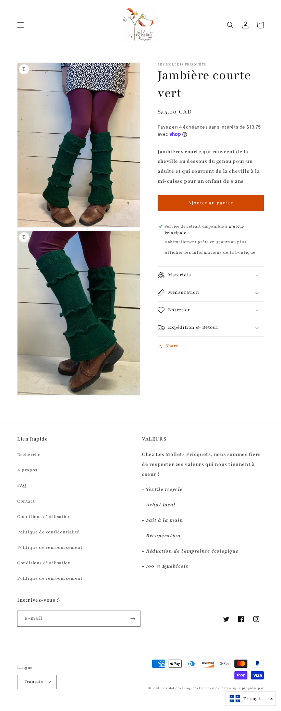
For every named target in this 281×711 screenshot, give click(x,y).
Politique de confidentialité (48, 532)
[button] (20, 25)
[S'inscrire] (132, 619)
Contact (26, 501)
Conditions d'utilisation (44, 516)
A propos (27, 470)
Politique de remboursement (50, 547)
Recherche (28, 454)
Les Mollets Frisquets (179, 688)
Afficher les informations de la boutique (210, 252)
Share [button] (172, 346)
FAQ (21, 485)
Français (33, 681)
